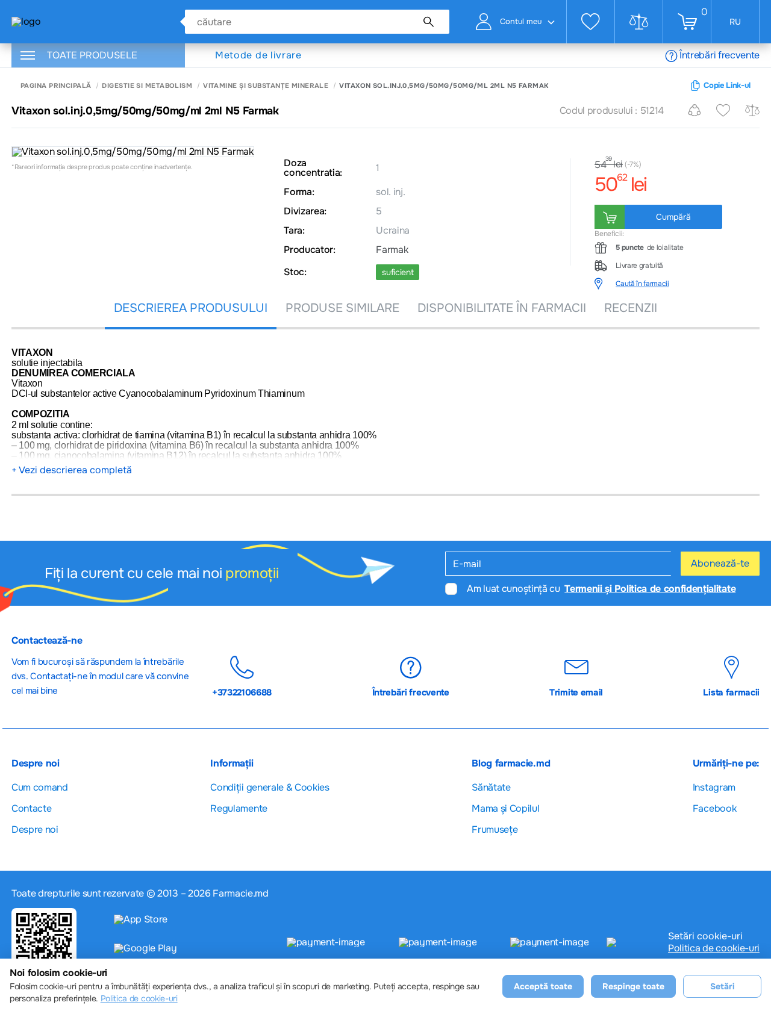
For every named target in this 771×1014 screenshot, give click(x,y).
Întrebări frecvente (719, 55)
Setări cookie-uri (705, 936)
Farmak (392, 250)
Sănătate (491, 787)
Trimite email (576, 692)
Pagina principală (55, 85)
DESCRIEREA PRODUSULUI (190, 308)
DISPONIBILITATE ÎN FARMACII (501, 308)
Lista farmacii (731, 692)
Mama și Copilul (505, 808)
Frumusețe (494, 829)
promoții (251, 573)
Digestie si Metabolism (147, 85)
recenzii (630, 308)
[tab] (677, 284)
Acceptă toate (543, 986)
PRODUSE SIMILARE (342, 308)
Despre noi (34, 829)
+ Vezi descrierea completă (71, 470)
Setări (722, 986)
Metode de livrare (258, 55)
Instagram (714, 787)
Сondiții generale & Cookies (269, 787)
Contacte (31, 808)
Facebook (714, 808)
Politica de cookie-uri (714, 948)
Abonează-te (720, 563)
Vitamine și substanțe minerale (265, 85)
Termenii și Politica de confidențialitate (649, 588)
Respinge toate (633, 986)
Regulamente (238, 808)
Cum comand (39, 787)
